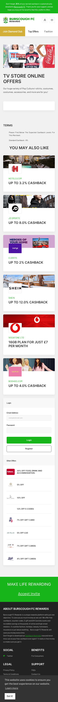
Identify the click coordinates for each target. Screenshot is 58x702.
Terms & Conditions (11, 674)
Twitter (10, 656)
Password (11, 425)
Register (29, 449)
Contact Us (35, 674)
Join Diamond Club (12, 31)
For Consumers (37, 656)
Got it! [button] (10, 696)
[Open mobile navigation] (52, 20)
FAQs (33, 670)
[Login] (45, 20)
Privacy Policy (8, 670)
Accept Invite (29, 593)
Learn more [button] (11, 687)
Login (29, 440)
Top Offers (33, 31)
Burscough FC (19, 6)
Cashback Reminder (33, 635)
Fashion (48, 31)
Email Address (12, 413)
